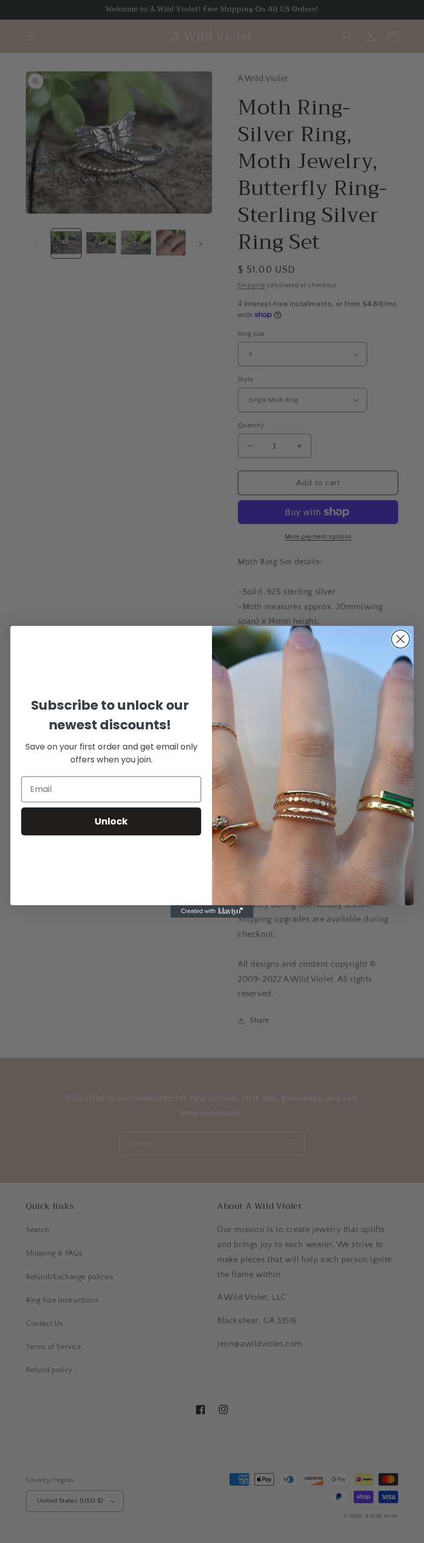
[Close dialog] (400, 639)
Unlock (111, 821)
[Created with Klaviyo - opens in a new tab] (212, 911)
